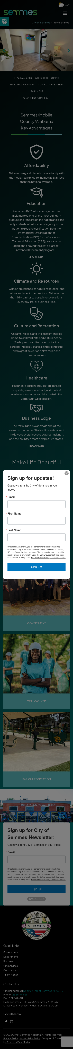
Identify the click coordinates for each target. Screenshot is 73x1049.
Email (11, 497)
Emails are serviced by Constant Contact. (48, 557)
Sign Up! (36, 567)
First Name (14, 513)
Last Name (14, 530)
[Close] (67, 473)
